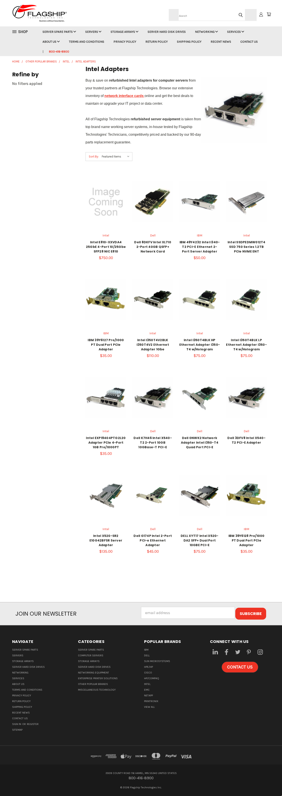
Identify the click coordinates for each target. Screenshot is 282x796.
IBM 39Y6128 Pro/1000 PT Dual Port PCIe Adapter (246, 540)
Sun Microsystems (157, 661)
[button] (240, 667)
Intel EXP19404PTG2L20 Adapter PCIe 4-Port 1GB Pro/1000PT (106, 442)
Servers (92, 32)
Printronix (151, 701)
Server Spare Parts (58, 32)
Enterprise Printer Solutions (98, 678)
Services (234, 32)
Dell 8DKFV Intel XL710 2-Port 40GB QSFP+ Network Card (152, 247)
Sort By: (94, 156)
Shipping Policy (189, 42)
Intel (147, 684)
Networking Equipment (93, 672)
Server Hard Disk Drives (167, 32)
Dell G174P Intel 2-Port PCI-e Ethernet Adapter (153, 540)
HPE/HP (148, 666)
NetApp (148, 695)
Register (33, 724)
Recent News (221, 42)
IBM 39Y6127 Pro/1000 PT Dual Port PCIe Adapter (106, 344)
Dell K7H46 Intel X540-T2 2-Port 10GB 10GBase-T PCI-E (153, 442)
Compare (104, 199)
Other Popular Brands (93, 684)
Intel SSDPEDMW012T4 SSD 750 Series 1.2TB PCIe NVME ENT (246, 247)
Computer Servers (90, 655)
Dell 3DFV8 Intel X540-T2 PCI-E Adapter (246, 440)
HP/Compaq (151, 678)
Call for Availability (106, 211)
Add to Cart (200, 211)
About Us (50, 42)
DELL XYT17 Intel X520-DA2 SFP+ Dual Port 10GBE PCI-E (200, 540)
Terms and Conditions (86, 42)
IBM (146, 649)
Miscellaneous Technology (97, 689)
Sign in (17, 724)
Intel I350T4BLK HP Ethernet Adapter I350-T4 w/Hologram (199, 344)
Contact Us (249, 42)
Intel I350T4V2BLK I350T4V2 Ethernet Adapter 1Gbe (153, 344)
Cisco (148, 672)
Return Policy (156, 42)
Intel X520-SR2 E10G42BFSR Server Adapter (105, 540)
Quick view (106, 189)
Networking (205, 32)
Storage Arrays (123, 32)
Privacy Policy (124, 42)
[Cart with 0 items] (269, 14)
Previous (269, 782)
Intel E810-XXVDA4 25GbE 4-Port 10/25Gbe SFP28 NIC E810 (106, 247)
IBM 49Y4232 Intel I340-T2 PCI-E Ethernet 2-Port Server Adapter (200, 247)
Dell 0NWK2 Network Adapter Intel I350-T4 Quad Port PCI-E (199, 442)
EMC (147, 689)
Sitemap (17, 729)
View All (149, 706)
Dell (147, 655)
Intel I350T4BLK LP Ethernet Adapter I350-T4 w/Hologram (246, 344)
